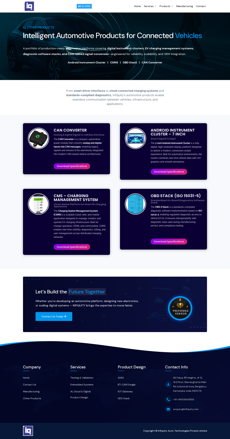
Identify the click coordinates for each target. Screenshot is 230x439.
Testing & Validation (81, 377)
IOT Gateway (125, 391)
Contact (201, 6)
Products (166, 6)
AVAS (121, 377)
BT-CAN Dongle (126, 384)
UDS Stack (124, 398)
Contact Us (29, 384)
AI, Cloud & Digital (80, 391)
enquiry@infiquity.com (186, 409)
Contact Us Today (52, 316)
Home (137, 6)
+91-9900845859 (183, 399)
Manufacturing (184, 6)
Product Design (79, 397)
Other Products (32, 398)
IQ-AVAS (84, 6)
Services (150, 6)
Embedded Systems (81, 384)
